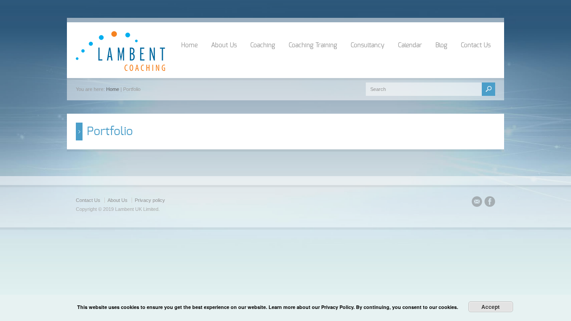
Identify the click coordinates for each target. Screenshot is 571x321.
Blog (441, 45)
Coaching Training (313, 45)
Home (189, 45)
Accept (490, 307)
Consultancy (368, 45)
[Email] (477, 203)
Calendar (410, 45)
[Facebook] (489, 203)
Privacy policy (150, 200)
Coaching (262, 45)
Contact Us (476, 45)
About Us (224, 45)
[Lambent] (120, 69)
